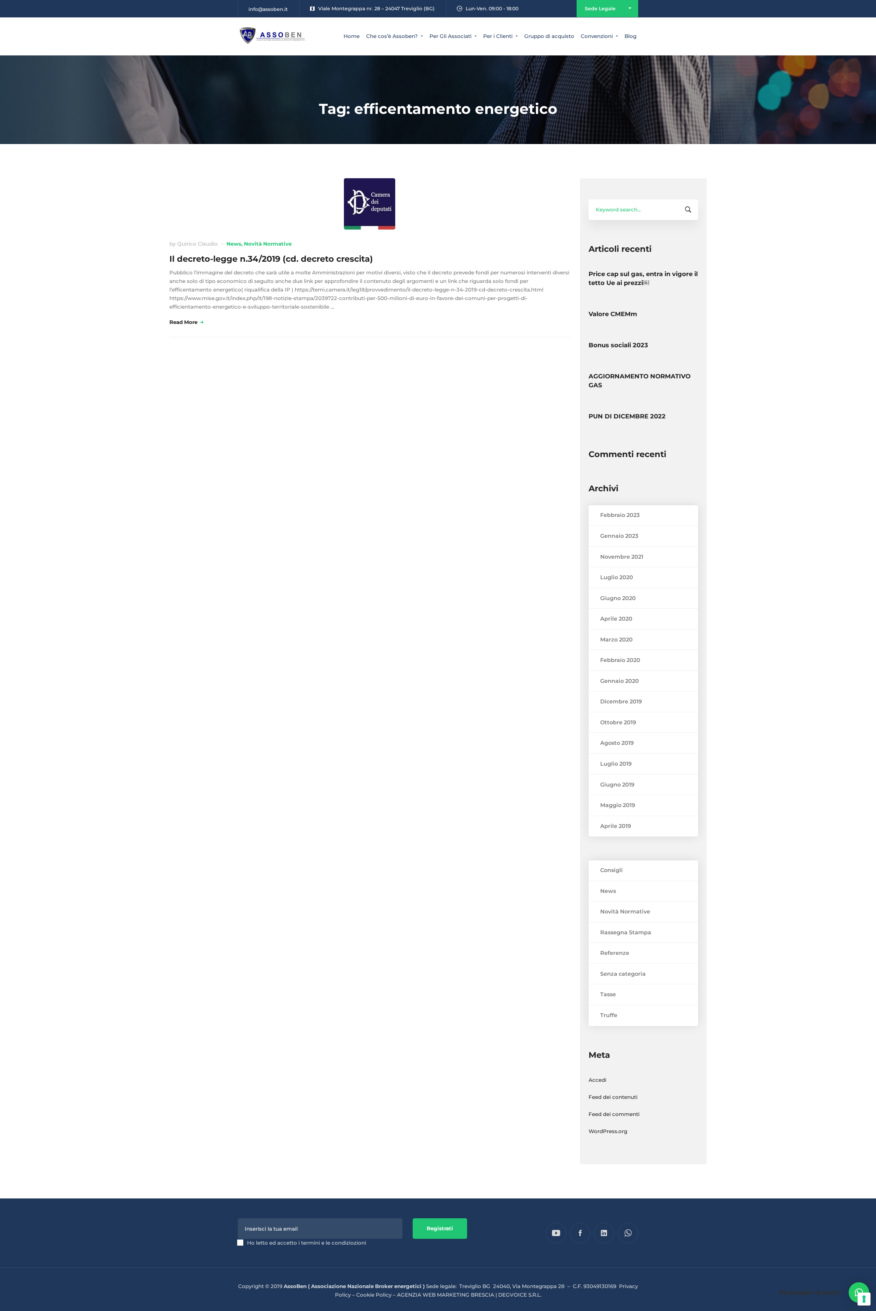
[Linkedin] (604, 1233)
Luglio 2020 (616, 577)
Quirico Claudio (197, 244)
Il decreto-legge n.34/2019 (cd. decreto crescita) (271, 259)
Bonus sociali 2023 (618, 345)
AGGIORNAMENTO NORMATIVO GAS (640, 381)
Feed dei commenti (614, 1114)
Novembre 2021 (621, 557)
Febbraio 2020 (620, 660)
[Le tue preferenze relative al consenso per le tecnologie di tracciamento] (864, 1299)
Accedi (597, 1080)
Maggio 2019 (617, 805)
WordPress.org (608, 1131)
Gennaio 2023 (619, 536)
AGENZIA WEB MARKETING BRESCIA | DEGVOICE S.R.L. (469, 1294)
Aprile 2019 (615, 826)
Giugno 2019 (617, 784)
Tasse (608, 994)
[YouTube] (556, 1233)
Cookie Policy (373, 1294)
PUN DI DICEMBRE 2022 (627, 416)
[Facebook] (580, 1233)
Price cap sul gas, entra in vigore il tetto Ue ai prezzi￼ (643, 278)
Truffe (608, 1015)
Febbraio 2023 (620, 515)
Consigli (611, 870)
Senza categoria (623, 974)
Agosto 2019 (617, 743)
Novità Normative (268, 244)
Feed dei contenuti (613, 1097)
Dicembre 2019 (621, 701)
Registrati (440, 1228)
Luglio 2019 (616, 764)
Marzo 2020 (616, 639)
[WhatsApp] (628, 1233)
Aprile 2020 (616, 618)
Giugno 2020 (618, 598)
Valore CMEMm (613, 314)
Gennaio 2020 (619, 681)
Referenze (614, 953)
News (234, 244)
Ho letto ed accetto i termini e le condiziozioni (306, 1242)
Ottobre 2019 (618, 722)
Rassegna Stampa (625, 932)
